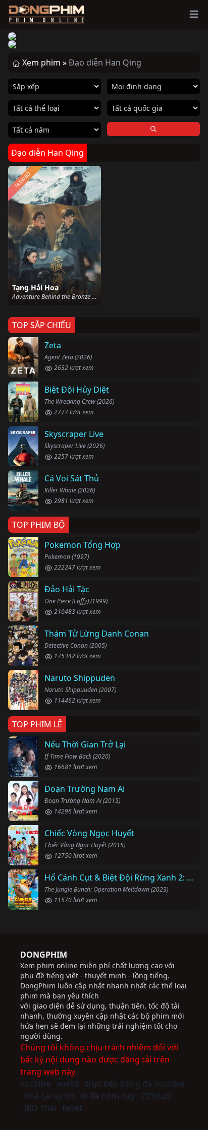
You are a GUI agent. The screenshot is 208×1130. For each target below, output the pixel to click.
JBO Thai (40, 1107)
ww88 (68, 1083)
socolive (35, 1083)
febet (72, 1107)
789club (156, 1095)
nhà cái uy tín (49, 1095)
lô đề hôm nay (108, 1095)
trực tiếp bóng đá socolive (135, 1083)
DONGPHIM (43, 954)
